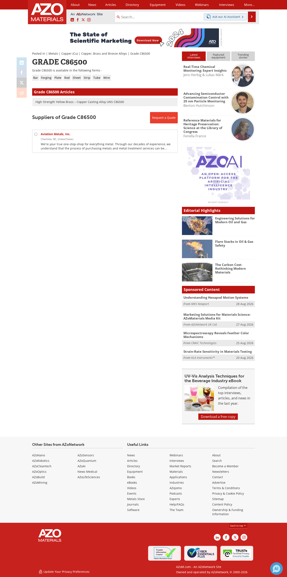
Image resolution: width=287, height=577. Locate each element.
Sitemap (218, 499)
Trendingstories (243, 56)
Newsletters (220, 472)
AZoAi (82, 466)
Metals (53, 53)
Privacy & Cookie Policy (228, 493)
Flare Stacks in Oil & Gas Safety (234, 243)
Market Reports (180, 466)
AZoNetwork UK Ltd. (204, 324)
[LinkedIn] (22, 62)
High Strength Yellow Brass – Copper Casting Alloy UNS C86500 (80, 102)
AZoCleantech (41, 466)
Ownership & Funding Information (227, 512)
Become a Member (225, 466)
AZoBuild (38, 477)
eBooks (132, 483)
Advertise (218, 483)
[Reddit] (22, 93)
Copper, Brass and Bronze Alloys (104, 53)
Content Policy (222, 504)
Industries (177, 483)
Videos (131, 488)
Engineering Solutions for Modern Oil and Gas (235, 220)
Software (133, 510)
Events (131, 493)
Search (217, 461)
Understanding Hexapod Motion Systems (215, 297)
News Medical (87, 472)
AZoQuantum (87, 461)
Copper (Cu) (69, 53)
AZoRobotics (40, 461)
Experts (175, 499)
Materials (176, 472)
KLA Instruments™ (203, 358)
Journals (133, 504)
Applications (178, 477)
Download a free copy (218, 416)
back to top (237, 525)
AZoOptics (39, 472)
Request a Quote (164, 118)
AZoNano (38, 455)
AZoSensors (86, 455)
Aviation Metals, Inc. (55, 134)
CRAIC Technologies (203, 343)
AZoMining (39, 483)
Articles (132, 461)
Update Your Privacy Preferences (66, 572)
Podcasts (176, 493)
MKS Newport (200, 304)
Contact (217, 477)
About (216, 455)
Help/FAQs (177, 504)
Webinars (176, 455)
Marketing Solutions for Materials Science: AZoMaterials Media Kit (216, 316)
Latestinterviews (193, 56)
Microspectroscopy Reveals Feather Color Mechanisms (216, 335)
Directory (132, 5)
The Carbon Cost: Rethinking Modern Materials (230, 268)
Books (131, 477)
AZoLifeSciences (89, 477)
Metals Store (136, 499)
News (131, 455)
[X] (22, 83)
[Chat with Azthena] (276, 568)
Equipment (135, 472)
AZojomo (176, 488)
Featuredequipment (218, 56)
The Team (176, 510)
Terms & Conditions (226, 488)
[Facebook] (22, 72)
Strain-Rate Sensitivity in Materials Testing (217, 351)
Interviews (177, 461)
